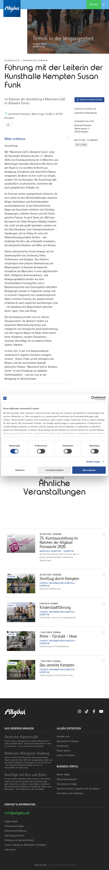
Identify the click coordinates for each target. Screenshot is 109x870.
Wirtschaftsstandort (67, 779)
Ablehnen (20, 470)
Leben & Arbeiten (65, 755)
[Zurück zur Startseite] (54, 8)
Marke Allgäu (63, 774)
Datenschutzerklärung (15, 830)
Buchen (94, 4)
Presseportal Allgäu (14, 826)
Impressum (10, 849)
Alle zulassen (89, 470)
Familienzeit (63, 746)
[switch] (41, 451)
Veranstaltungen (35, 60)
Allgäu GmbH (11, 821)
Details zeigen (93, 461)
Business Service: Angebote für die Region (78, 788)
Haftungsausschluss (14, 835)
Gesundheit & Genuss (67, 741)
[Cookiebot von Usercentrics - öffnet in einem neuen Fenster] (93, 398)
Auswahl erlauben (54, 470)
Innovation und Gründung (70, 793)
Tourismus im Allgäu (67, 784)
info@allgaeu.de (17, 813)
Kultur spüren (63, 750)
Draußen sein (63, 736)
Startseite (12, 60)
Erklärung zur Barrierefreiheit (19, 840)
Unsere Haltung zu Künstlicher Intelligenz (25, 844)
